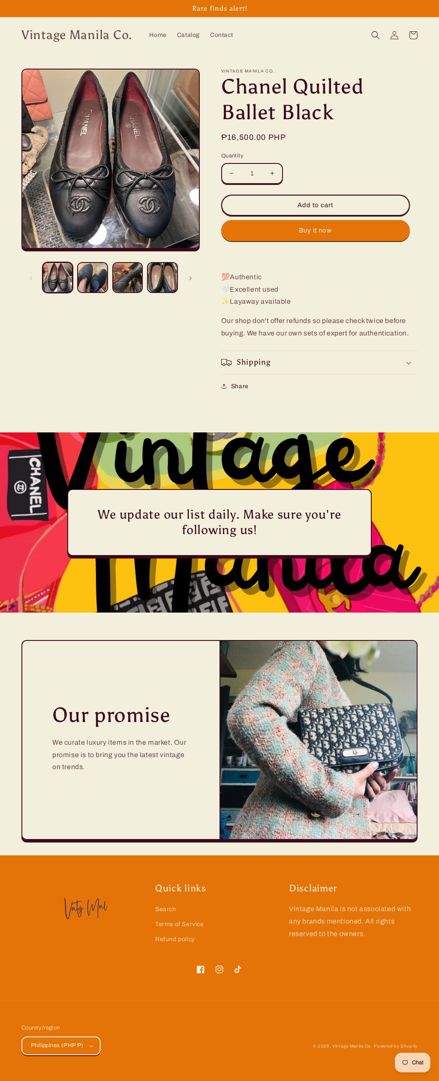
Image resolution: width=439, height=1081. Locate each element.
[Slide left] (30, 277)
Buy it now (315, 230)
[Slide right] (190, 277)
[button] (375, 35)
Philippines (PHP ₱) (57, 1045)
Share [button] (240, 386)
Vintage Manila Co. (352, 1046)
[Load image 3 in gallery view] (127, 277)
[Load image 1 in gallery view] (57, 277)
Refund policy (175, 939)
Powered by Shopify (396, 1046)
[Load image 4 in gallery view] (162, 277)
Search (165, 909)
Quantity (232, 156)
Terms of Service (179, 924)
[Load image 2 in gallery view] (92, 277)
